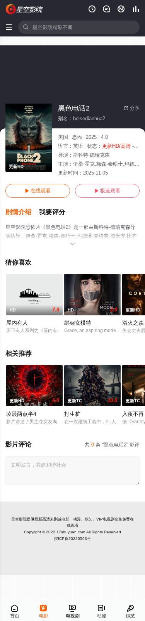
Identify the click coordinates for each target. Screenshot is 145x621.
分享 (132, 108)
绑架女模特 (77, 323)
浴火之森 (133, 323)
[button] (22, 212)
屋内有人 (17, 323)
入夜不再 (133, 414)
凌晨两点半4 (21, 414)
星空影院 (19, 519)
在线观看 (38, 191)
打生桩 (72, 414)
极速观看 (107, 191)
